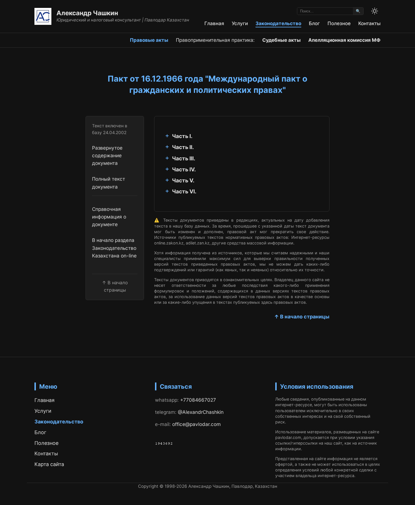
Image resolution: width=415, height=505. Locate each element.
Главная (214, 23)
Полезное (339, 23)
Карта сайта (49, 464)
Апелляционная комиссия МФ (344, 40)
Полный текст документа (108, 182)
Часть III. (183, 158)
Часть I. (182, 136)
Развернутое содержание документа (107, 155)
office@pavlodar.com (196, 424)
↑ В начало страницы (301, 317)
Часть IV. (184, 169)
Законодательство (278, 23)
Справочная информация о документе (109, 217)
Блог (314, 23)
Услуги (240, 23)
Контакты (369, 23)
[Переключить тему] (375, 11)
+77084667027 (198, 400)
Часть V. (183, 180)
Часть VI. (184, 191)
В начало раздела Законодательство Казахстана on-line (114, 248)
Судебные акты (281, 40)
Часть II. (183, 147)
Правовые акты (149, 40)
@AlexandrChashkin (201, 412)
